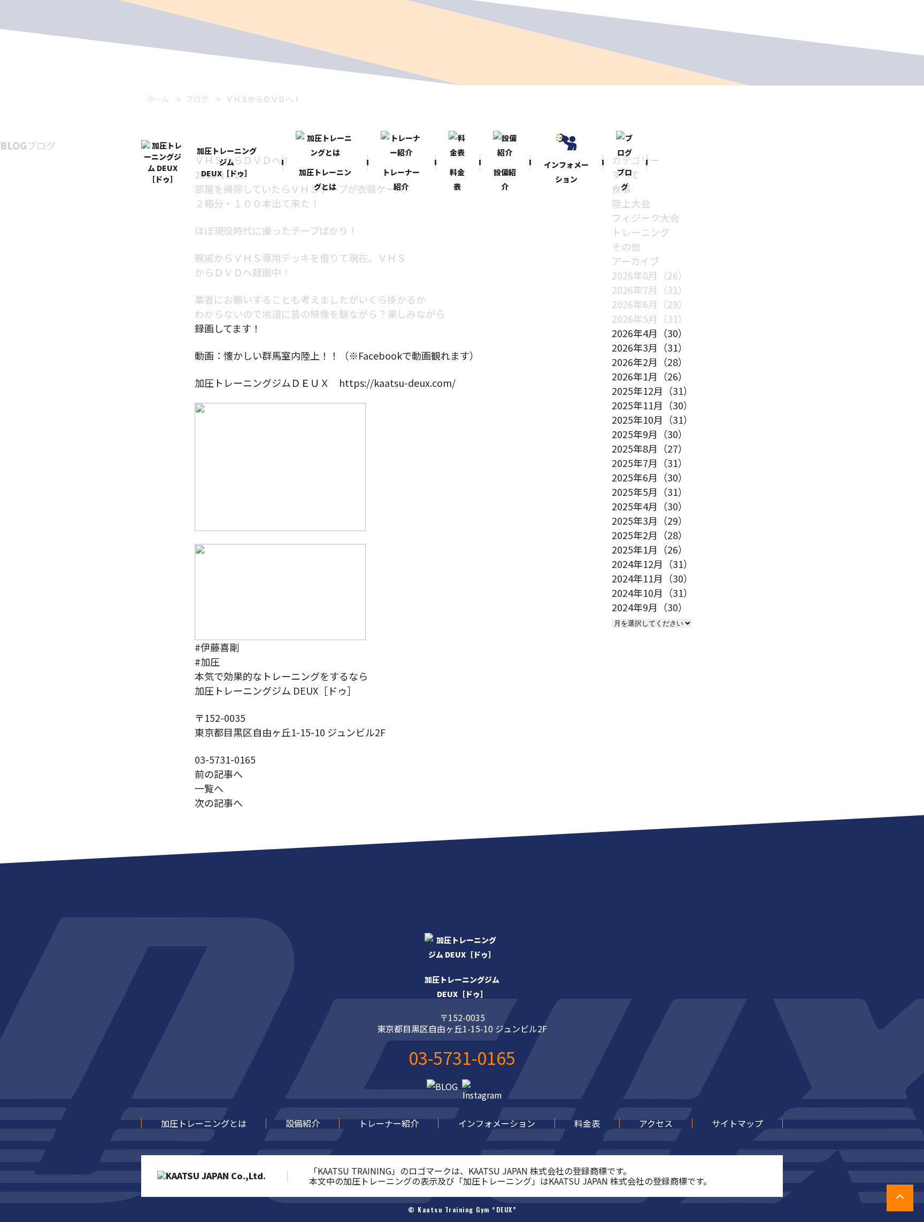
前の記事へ (219, 774)
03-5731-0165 (225, 759)
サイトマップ (737, 1123)
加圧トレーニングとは (204, 1123)
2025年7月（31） (650, 463)
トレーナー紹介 (389, 1123)
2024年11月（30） (652, 578)
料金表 (587, 1123)
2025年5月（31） (650, 492)
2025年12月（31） (652, 391)
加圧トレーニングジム (462, 986)
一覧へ (209, 788)
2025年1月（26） (650, 549)
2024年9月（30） (650, 607)
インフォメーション (496, 1123)
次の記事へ (219, 803)
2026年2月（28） (650, 362)
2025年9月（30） (650, 434)
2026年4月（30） (650, 333)
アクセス (656, 1123)
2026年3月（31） (650, 347)
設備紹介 (303, 1123)
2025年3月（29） (650, 520)
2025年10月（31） (652, 419)
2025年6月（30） (650, 477)
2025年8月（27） (650, 448)
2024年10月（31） (652, 593)
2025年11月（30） (652, 405)
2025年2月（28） (650, 535)
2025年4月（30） (650, 506)
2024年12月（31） (652, 564)
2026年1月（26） (650, 376)
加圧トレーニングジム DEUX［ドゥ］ (227, 161)
